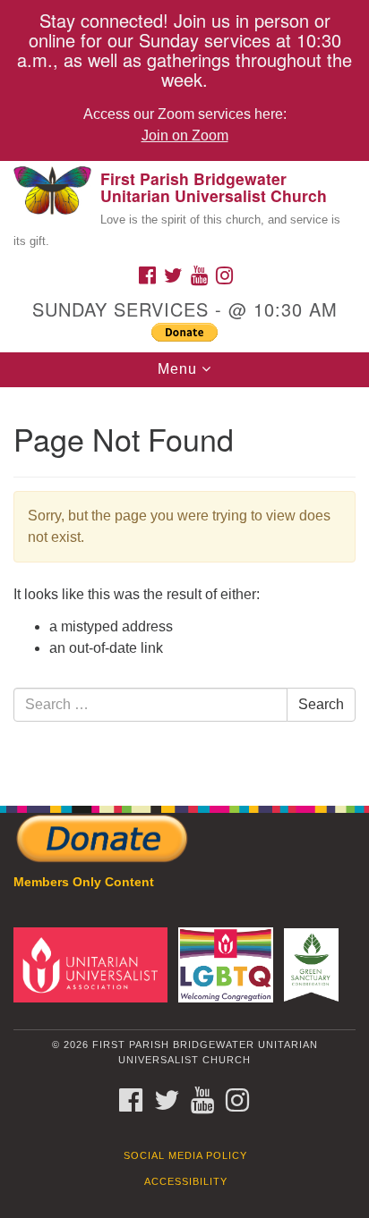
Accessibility (185, 1181)
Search (321, 704)
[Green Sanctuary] (315, 964)
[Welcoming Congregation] (229, 964)
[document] (184, 586)
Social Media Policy (185, 1155)
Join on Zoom (185, 135)
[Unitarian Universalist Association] (94, 964)
